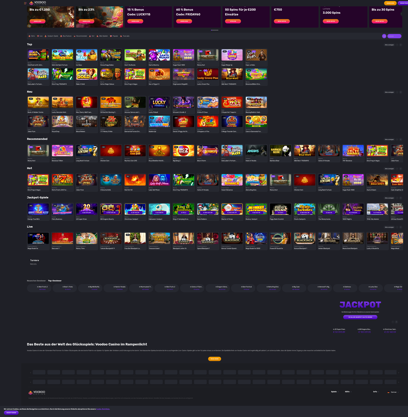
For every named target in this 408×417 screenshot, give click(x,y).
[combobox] (394, 36)
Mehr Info (33, 264)
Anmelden (390, 3)
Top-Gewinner (55, 281)
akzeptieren (11, 412)
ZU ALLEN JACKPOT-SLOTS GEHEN (360, 317)
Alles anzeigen (389, 45)
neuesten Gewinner (36, 281)
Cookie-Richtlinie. (103, 409)
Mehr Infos (282, 21)
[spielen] (38, 54)
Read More (215, 359)
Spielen (233, 21)
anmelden (37, 21)
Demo (38, 58)
